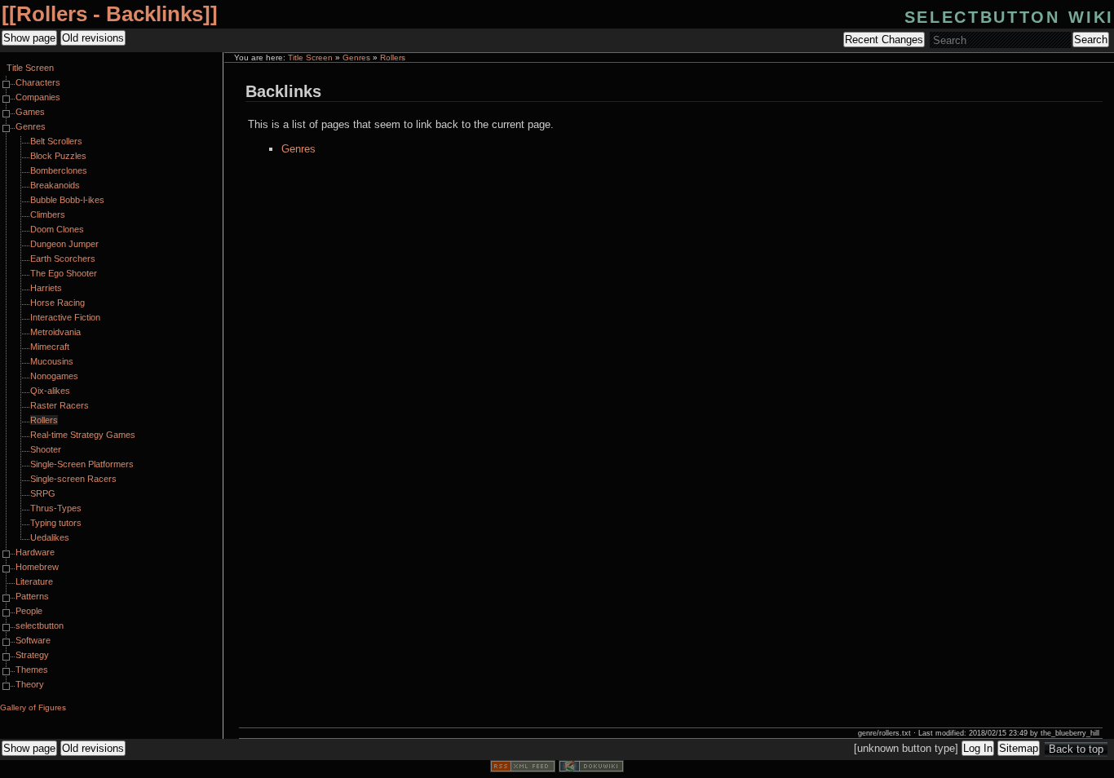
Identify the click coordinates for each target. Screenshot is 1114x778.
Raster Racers (59, 405)
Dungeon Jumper (64, 244)
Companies (37, 97)
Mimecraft (49, 346)
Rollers (392, 57)
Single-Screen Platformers (82, 464)
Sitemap (1018, 748)
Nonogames (54, 376)
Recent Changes (884, 39)
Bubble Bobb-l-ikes (67, 200)
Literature (34, 581)
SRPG (42, 493)
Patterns (32, 596)
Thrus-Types (56, 508)
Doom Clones (57, 229)
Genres (356, 57)
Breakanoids (55, 185)
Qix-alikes (50, 391)
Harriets (46, 288)
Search (1090, 39)
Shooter (45, 449)
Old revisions (93, 38)
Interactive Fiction (65, 317)
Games (30, 112)
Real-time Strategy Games (82, 435)
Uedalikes (49, 537)
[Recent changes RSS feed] (522, 769)
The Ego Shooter (63, 273)
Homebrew (37, 567)
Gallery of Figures (33, 707)
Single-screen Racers (73, 479)
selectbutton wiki (1009, 15)
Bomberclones (58, 170)
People (28, 611)
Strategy (32, 655)
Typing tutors (56, 523)
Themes (31, 669)
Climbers (47, 214)
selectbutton (39, 625)
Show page (29, 38)
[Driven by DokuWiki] (591, 769)
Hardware (35, 552)
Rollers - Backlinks (109, 13)
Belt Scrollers (56, 141)
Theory (29, 684)
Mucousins (51, 361)
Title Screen (310, 57)
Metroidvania (55, 332)
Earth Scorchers (62, 258)
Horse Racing (57, 302)
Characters (37, 82)
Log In (977, 748)
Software (33, 640)
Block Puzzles (58, 156)
